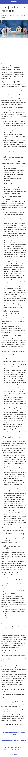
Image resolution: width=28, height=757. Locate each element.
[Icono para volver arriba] (26, 748)
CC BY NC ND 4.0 (20, 752)
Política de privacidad (9, 747)
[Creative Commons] (14, 755)
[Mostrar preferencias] (26, 2)
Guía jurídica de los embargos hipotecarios (14, 740)
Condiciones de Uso (17, 747)
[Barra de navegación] (1, 2)
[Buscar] (23, 2)
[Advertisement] (14, 50)
